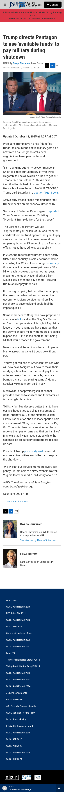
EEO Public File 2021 (16, 613)
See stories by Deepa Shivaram (38, 540)
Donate (54, 4)
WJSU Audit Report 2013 (18, 680)
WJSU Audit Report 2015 (18, 733)
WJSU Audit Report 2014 (18, 686)
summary (53, 263)
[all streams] (60, 788)
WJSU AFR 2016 (14, 627)
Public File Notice (14, 699)
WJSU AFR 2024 (14, 759)
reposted (53, 211)
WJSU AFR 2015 (14, 739)
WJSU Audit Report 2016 (18, 607)
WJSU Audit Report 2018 (18, 620)
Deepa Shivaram (21, 63)
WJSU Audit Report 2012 (18, 673)
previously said (33, 451)
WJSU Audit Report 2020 (18, 640)
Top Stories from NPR (17, 501)
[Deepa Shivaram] (10, 529)
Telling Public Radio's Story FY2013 (23, 660)
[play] (5, 788)
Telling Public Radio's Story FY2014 (23, 666)
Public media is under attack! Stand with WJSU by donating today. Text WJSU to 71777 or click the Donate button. (32, 15)
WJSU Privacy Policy (16, 719)
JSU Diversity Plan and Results (21, 706)
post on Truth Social (45, 192)
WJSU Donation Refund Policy (20, 713)
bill (19, 319)
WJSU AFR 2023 (14, 746)
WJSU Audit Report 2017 (18, 646)
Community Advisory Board (19, 633)
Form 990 (11, 653)
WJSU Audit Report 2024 (18, 752)
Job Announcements (16, 693)
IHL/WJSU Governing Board (19, 726)
